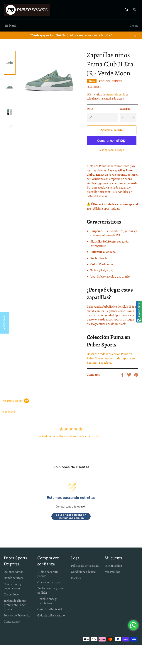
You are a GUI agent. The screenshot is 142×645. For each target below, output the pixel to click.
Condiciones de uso (83, 572)
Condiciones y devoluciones (13, 586)
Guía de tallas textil (49, 609)
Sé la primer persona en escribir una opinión (71, 516)
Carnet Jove (11, 594)
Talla (90, 108)
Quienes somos (13, 572)
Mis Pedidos (112, 572)
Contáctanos (12, 621)
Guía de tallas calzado (51, 615)
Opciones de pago (48, 582)
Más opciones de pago (111, 150)
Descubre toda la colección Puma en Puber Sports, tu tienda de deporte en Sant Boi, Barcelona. (111, 358)
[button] (4, 323)
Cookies (76, 578)
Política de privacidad (85, 566)
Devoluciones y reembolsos (47, 601)
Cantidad (125, 108)
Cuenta (134, 26)
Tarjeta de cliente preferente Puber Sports (15, 605)
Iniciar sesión (113, 566)
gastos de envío (116, 95)
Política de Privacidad (17, 615)
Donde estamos (13, 578)
